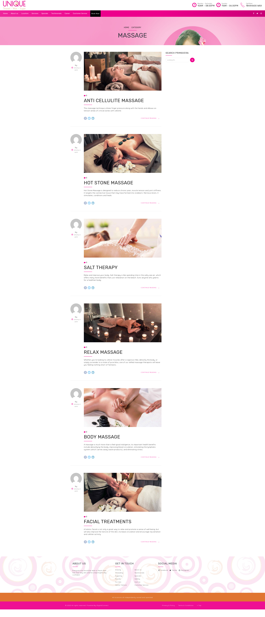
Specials (45, 13)
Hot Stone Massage (108, 182)
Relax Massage (103, 352)
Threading (119, 573)
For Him (118, 582)
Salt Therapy (101, 267)
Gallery (137, 579)
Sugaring (118, 576)
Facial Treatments (107, 521)
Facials (118, 579)
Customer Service (80, 13)
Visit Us (137, 582)
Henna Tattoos (121, 585)
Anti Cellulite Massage (114, 100)
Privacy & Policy (168, 605)
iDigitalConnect (102, 605)
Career (67, 13)
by (76, 65)
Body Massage (102, 437)
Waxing (118, 570)
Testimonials (56, 13)
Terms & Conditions (185, 605)
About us (14, 13)
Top (199, 605)
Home (5, 13)
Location (25, 13)
